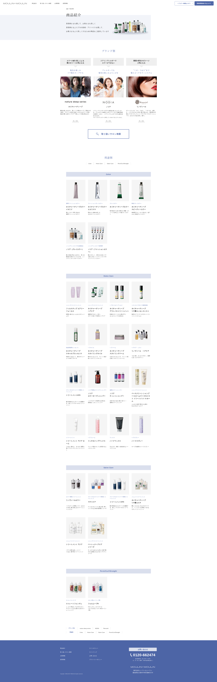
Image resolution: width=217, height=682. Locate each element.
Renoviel (105, 628)
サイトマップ (93, 652)
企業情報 (57, 3)
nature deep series (85, 628)
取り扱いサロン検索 (45, 3)
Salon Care (110, 163)
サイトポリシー (93, 648)
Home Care (99, 163)
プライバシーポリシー (95, 659)
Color (90, 163)
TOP (67, 8)
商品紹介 (34, 3)
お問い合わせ (93, 655)
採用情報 (65, 3)
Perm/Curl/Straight (123, 163)
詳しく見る (75, 120)
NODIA (97, 628)
